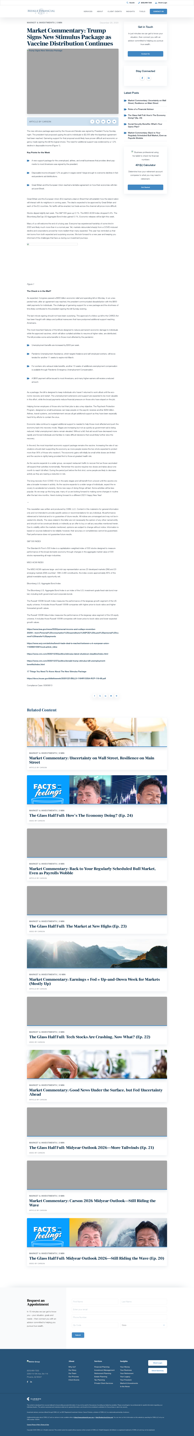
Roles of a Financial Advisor (141, 109)
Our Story (72, 1370)
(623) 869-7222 (146, 3)
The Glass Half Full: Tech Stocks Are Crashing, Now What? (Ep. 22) (89, 1037)
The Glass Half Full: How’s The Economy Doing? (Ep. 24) (81, 815)
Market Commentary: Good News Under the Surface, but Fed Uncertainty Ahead (96, 1092)
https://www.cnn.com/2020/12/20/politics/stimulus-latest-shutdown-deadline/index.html (67, 654)
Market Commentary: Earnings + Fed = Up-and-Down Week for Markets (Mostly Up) (94, 981)
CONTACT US (158, 11)
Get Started (145, 187)
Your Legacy (125, 1377)
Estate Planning (100, 1377)
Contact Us (145, 54)
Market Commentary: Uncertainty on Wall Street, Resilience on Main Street (147, 101)
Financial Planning (101, 1367)
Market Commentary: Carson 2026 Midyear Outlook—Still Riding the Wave (92, 1203)
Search (131, 3)
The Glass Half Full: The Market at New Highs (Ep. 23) (78, 926)
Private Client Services (103, 1383)
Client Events (115, 11)
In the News (125, 1386)
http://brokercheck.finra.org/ (104, 1417)
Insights (130, 11)
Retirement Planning (102, 1373)
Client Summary (158, 1371)
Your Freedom (126, 1380)
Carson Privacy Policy (34, 1424)
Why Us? (72, 1367)
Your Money (125, 1367)
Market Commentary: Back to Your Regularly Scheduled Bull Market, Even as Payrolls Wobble (147, 135)
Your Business (126, 1370)
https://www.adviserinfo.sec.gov (84, 1417)
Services (88, 11)
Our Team (72, 1373)
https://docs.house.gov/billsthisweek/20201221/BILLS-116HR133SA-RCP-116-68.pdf (66, 678)
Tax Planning (99, 1380)
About (100, 11)
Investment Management (104, 1370)
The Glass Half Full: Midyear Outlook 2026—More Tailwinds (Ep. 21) (91, 1147)
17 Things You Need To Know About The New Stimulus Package (56, 671)
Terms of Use (45, 1424)
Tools (142, 11)
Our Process (73, 1377)
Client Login (162, 3)
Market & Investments (129, 1383)
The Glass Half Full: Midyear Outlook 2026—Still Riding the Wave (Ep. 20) (96, 1258)
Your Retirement (126, 1373)
